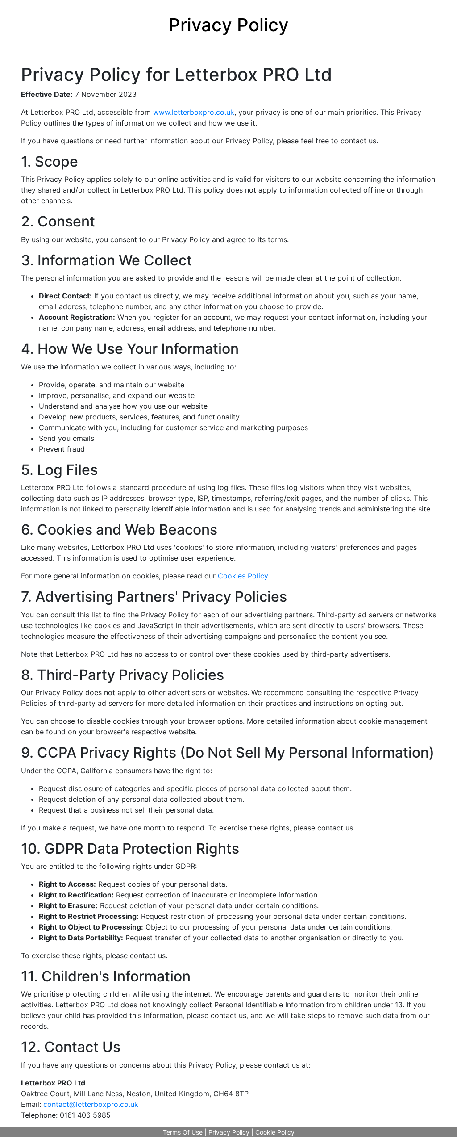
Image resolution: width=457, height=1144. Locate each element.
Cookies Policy (243, 575)
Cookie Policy (275, 1132)
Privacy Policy (228, 1132)
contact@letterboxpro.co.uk (90, 1104)
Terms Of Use (183, 1132)
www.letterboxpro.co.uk (193, 112)
